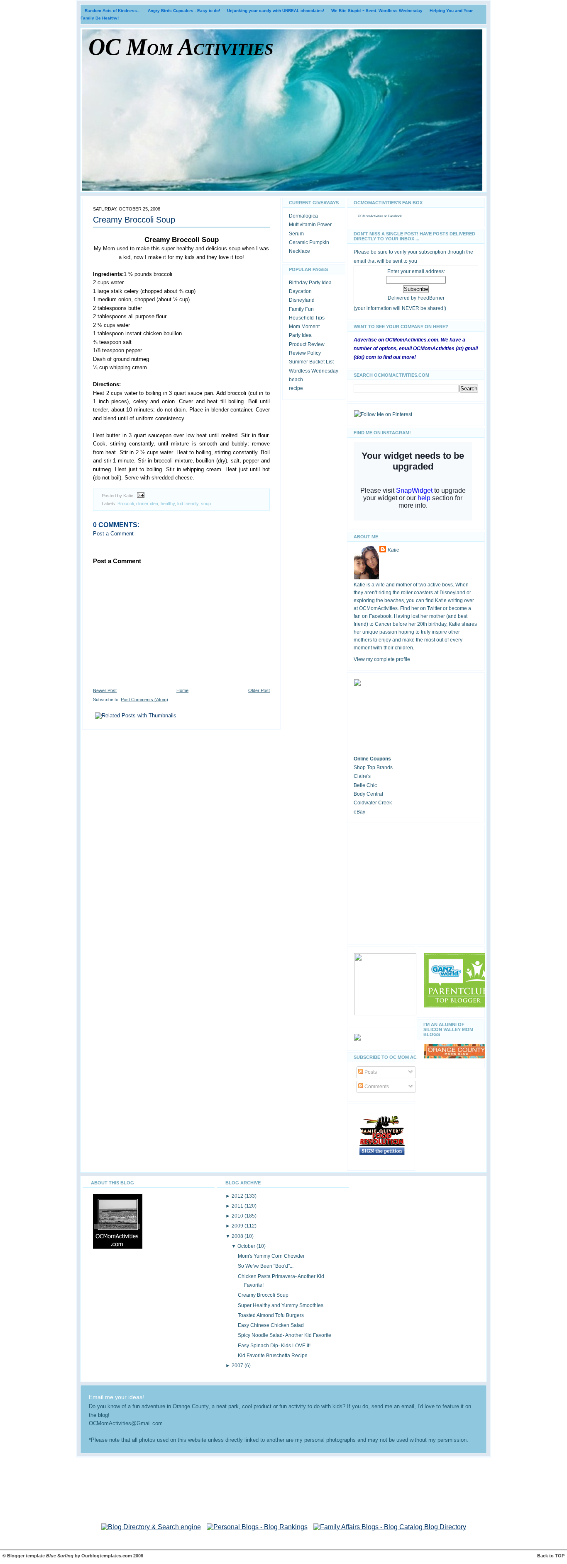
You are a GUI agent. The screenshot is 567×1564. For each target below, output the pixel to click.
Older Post (259, 690)
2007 (238, 1365)
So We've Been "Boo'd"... (265, 1266)
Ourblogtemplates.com (106, 1555)
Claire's (362, 776)
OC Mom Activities (181, 47)
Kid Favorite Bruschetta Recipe (273, 1355)
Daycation (300, 291)
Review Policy (305, 353)
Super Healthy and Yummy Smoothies (280, 1305)
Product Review (307, 344)
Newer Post (105, 690)
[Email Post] (139, 495)
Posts (370, 1072)
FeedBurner (431, 298)
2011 (238, 1206)
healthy (168, 503)
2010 (238, 1216)
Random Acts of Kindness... (113, 10)
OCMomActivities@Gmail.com (126, 1423)
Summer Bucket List (311, 362)
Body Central (368, 794)
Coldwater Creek (373, 803)
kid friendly (187, 503)
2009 (238, 1226)
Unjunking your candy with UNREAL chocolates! (275, 10)
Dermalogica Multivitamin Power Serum (310, 225)
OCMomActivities (370, 216)
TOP (560, 1555)
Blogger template (26, 1555)
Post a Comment (113, 533)
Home (182, 690)
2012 (238, 1196)
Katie (393, 550)
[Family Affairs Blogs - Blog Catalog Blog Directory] (389, 1526)
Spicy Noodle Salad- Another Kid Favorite (284, 1335)
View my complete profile (382, 659)
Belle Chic (365, 785)
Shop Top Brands (373, 767)
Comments (376, 1086)
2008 (238, 1236)
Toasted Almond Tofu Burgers (271, 1315)
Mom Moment (304, 326)
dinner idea (147, 503)
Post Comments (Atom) (144, 699)
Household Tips (307, 318)
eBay (359, 812)
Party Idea (300, 335)
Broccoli (125, 503)
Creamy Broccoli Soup (134, 219)
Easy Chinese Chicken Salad (271, 1325)
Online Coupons (372, 759)
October (247, 1246)
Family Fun (301, 309)
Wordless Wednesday (313, 371)
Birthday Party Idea (310, 283)
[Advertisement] (416, 883)
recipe (296, 388)
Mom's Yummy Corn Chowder (271, 1256)
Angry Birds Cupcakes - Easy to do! (184, 10)
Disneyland (302, 300)
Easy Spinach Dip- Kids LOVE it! (274, 1346)
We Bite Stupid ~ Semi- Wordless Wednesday (377, 10)
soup (206, 503)
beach (296, 380)
